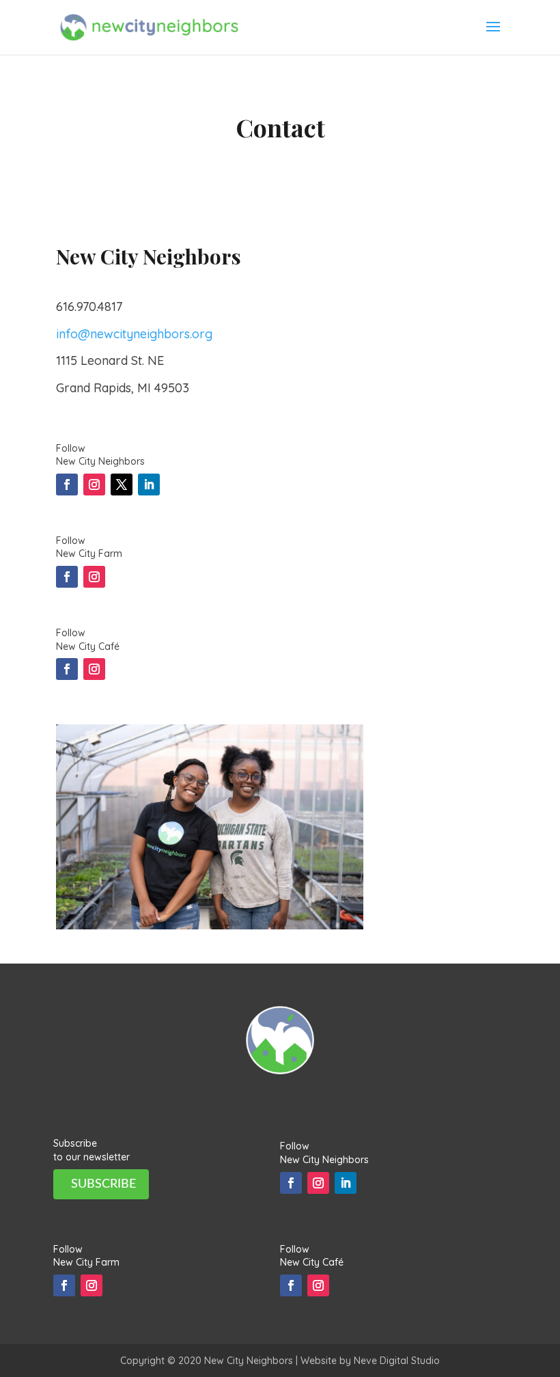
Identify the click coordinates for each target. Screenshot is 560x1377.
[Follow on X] (121, 484)
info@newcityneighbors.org (134, 334)
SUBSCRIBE (103, 1184)
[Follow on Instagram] (94, 484)
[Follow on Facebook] (67, 484)
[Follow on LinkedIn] (149, 484)
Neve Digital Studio (397, 1360)
